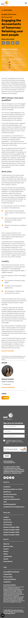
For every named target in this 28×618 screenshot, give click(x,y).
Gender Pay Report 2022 (11, 535)
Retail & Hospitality (9, 504)
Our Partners (7, 524)
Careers (6, 549)
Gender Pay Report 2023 (11, 532)
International (7, 561)
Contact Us (7, 519)
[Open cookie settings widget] (3, 615)
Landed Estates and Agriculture (13, 507)
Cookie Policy (7, 574)
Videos (5, 554)
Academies (6, 487)
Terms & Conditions (9, 579)
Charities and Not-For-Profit (12, 489)
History (5, 551)
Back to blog (8, 10)
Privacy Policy (8, 577)
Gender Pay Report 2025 (11, 527)
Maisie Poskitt (8, 379)
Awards (5, 559)
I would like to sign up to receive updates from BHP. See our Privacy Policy (14, 442)
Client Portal (7, 522)
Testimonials (7, 556)
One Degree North (10, 613)
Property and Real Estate (11, 499)
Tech (5, 502)
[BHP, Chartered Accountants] (5, 3)
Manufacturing (8, 497)
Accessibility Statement (11, 572)
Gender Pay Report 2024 (11, 530)
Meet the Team (8, 546)
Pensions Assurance (9, 494)
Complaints (7, 582)
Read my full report (8, 351)
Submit (7, 456)
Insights (6, 517)
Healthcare (7, 492)
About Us (6, 544)
